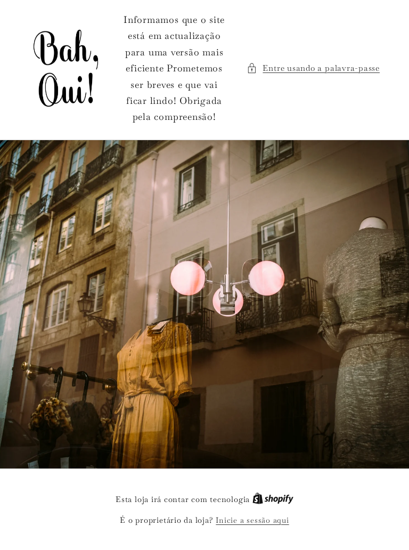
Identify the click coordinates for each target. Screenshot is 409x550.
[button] (313, 68)
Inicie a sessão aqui (252, 520)
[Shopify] (272, 499)
